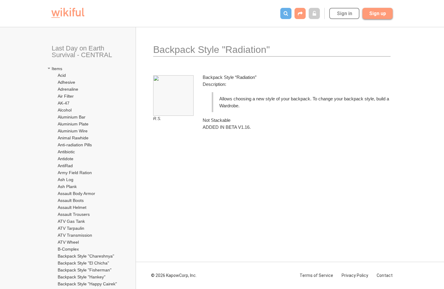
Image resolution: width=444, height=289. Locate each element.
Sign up (377, 13)
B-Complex (68, 249)
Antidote (65, 158)
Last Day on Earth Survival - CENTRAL (83, 51)
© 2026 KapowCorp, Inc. (174, 275)
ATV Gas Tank (71, 221)
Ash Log (65, 179)
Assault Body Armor (76, 193)
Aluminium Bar (71, 117)
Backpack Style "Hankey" (81, 276)
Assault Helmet (72, 207)
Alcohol (65, 110)
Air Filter (66, 96)
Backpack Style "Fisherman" (84, 270)
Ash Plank (67, 186)
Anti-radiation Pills (75, 144)
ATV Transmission (75, 235)
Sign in (344, 13)
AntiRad (65, 165)
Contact (385, 275)
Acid (62, 75)
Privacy (355, 275)
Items (57, 68)
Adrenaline (68, 89)
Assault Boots (71, 200)
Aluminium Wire (73, 130)
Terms (316, 275)
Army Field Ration (75, 172)
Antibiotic (66, 151)
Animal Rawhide (73, 137)
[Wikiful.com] (67, 13)
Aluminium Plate (73, 124)
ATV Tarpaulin (71, 228)
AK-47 (63, 103)
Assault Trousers (74, 214)
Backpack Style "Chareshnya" (86, 256)
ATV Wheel (68, 242)
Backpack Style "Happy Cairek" (87, 283)
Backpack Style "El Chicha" (83, 263)
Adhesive (66, 82)
